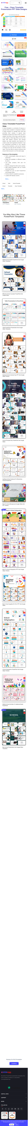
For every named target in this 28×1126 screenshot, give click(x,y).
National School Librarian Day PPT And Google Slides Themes (13, 375)
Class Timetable (18, 186)
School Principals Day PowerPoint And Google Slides (13, 441)
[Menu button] (25, 3)
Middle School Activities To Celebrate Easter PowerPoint (13, 705)
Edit (20, 38)
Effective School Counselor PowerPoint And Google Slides (13, 294)
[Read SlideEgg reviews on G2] (4, 1098)
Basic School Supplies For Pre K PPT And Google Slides (14, 604)
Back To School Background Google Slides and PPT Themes (14, 504)
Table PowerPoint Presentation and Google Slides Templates (13, 328)
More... (3, 188)
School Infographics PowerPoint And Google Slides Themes (13, 670)
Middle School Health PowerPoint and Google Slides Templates (13, 260)
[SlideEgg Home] (14, 1072)
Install (21, 115)
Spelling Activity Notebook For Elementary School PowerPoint (12, 479)
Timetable (10, 186)
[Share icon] (6, 30)
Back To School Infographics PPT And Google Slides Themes (13, 570)
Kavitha (21, 112)
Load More (14, 1063)
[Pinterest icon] (10, 30)
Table (9, 183)
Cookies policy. (13, 1123)
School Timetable (16, 183)
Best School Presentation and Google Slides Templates (13, 748)
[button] (24, 223)
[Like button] (2, 30)
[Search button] (19, 2)
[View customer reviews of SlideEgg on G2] (12, 1098)
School (4, 183)
